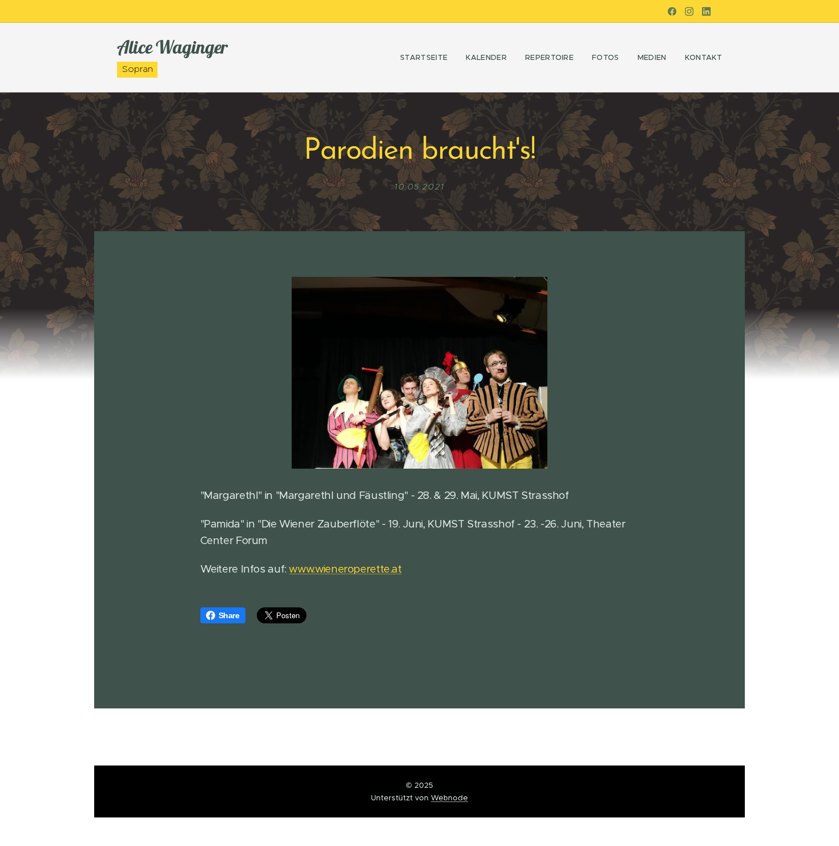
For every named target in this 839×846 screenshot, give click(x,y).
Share (229, 615)
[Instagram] (689, 11)
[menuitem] (427, 57)
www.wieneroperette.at (345, 568)
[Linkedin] (706, 11)
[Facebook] (672, 11)
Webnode (449, 798)
